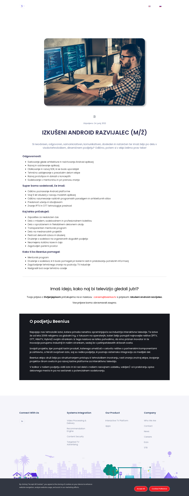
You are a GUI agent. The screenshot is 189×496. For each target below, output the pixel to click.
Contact (127, 6)
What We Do (79, 6)
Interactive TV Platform (116, 420)
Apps (108, 425)
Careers (148, 436)
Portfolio (95, 6)
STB (145, 447)
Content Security (75, 436)
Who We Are (111, 6)
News (140, 6)
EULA (146, 442)
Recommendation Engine (76, 430)
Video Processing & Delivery (76, 422)
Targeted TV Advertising (73, 443)
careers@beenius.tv (105, 297)
